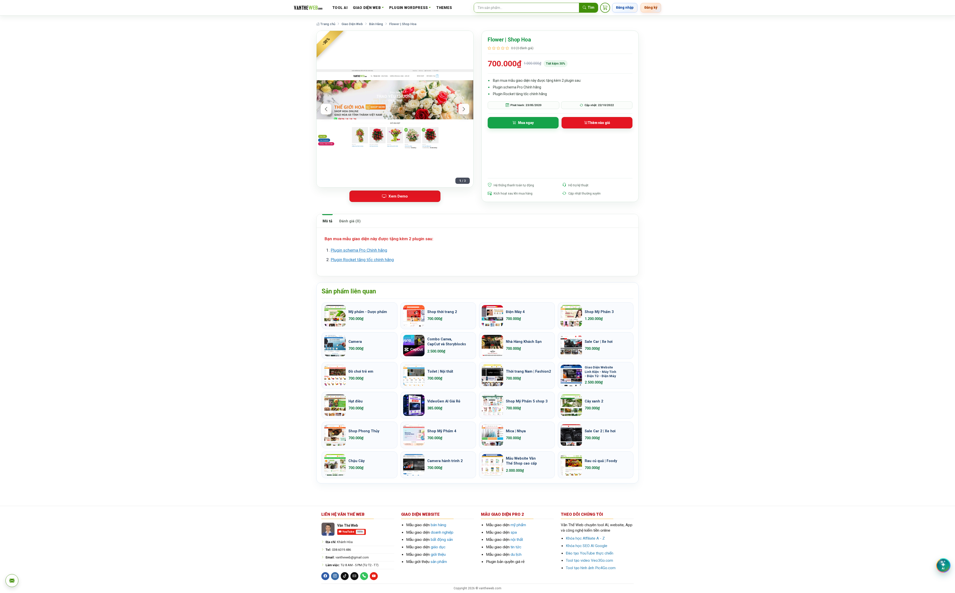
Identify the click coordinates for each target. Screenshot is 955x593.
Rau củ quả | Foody (601, 461)
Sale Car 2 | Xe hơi (600, 431)
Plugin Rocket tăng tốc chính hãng (362, 259)
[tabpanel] (477, 252)
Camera (355, 342)
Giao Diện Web (367, 7)
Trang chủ (327, 24)
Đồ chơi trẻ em (360, 371)
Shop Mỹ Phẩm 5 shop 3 (526, 401)
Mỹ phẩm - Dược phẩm (367, 312)
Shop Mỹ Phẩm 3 (599, 312)
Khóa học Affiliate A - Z (585, 538)
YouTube (352, 531)
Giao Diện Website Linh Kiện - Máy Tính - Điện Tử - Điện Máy (600, 371)
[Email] (354, 576)
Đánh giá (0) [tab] (350, 221)
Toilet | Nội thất (440, 371)
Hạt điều (355, 401)
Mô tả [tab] (327, 221)
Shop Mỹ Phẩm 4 (441, 431)
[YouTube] (374, 576)
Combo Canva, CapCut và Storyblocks (446, 341)
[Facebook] (325, 576)
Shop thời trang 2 (442, 312)
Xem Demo (398, 196)
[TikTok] (345, 576)
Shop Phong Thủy (363, 431)
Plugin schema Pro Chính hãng (359, 250)
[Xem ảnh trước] (326, 109)
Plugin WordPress (408, 7)
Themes (444, 7)
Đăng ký (650, 7)
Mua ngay (526, 123)
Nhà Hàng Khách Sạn (524, 342)
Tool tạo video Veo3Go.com (589, 560)
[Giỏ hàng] (605, 8)
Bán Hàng (376, 24)
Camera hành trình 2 (445, 461)
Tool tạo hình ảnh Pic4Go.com (591, 568)
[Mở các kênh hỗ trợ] (11, 580)
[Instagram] (335, 576)
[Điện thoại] (364, 576)
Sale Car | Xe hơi (599, 342)
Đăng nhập (625, 7)
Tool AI (339, 7)
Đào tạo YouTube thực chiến (589, 553)
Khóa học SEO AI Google (586, 546)
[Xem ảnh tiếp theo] (463, 109)
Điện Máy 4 (515, 312)
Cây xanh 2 (594, 401)
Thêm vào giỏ (599, 123)
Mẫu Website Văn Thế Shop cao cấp (521, 461)
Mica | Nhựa (516, 431)
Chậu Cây (356, 461)
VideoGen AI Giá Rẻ (443, 401)
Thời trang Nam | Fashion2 (528, 371)
